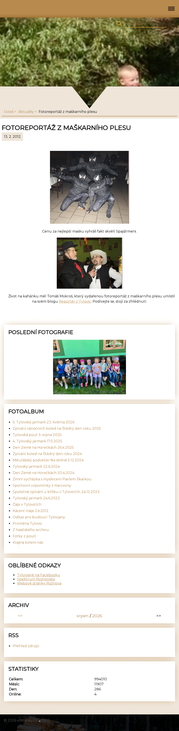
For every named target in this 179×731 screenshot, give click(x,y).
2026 (97, 615)
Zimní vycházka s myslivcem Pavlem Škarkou (52, 479)
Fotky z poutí (24, 536)
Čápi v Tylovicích (27, 504)
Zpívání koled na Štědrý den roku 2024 (47, 454)
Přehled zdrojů (26, 646)
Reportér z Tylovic (75, 301)
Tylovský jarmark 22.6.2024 (36, 466)
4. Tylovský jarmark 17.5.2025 (37, 441)
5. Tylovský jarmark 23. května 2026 (43, 422)
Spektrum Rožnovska (36, 579)
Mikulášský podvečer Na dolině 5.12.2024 (48, 460)
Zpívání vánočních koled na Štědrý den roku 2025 (57, 428)
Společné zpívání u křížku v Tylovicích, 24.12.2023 (56, 492)
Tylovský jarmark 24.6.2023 (36, 498)
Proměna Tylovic (27, 523)
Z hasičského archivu (31, 530)
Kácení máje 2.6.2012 (30, 511)
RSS (46, 720)
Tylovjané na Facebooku (38, 575)
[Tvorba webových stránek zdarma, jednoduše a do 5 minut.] (39, 721)
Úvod (8, 112)
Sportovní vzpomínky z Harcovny (42, 485)
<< (20, 615)
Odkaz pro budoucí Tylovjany (39, 517)
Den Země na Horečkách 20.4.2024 (43, 473)
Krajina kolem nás (28, 542)
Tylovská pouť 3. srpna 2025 (37, 435)
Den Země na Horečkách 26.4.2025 (43, 447)
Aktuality (26, 112)
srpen (83, 615)
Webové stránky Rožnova (39, 583)
